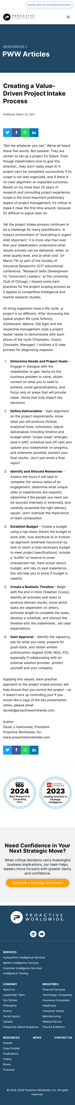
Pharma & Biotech (53, 1026)
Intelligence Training (15, 973)
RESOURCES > (15, 47)
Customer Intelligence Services (22, 968)
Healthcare (49, 1005)
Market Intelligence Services (21, 962)
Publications (10, 1053)
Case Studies (11, 1048)
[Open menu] (68, 17)
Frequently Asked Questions (20, 1026)
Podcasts (9, 1069)
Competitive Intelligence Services (24, 957)
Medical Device (52, 1021)
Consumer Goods (53, 1010)
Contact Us (63, 1037)
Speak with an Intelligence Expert (49, 4)
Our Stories (10, 1000)
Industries (50, 984)
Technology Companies (57, 994)
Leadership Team (14, 994)
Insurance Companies (56, 1000)
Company (10, 984)
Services (10, 952)
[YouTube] (41, 934)
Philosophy (10, 1005)
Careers (8, 1021)
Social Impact (11, 1016)
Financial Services (53, 989)
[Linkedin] (33, 934)
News (37, 1037)
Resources (11, 1037)
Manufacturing (51, 1016)
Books (7, 1064)
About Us (9, 989)
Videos (7, 1059)
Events (7, 1010)
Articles (7, 1043)
